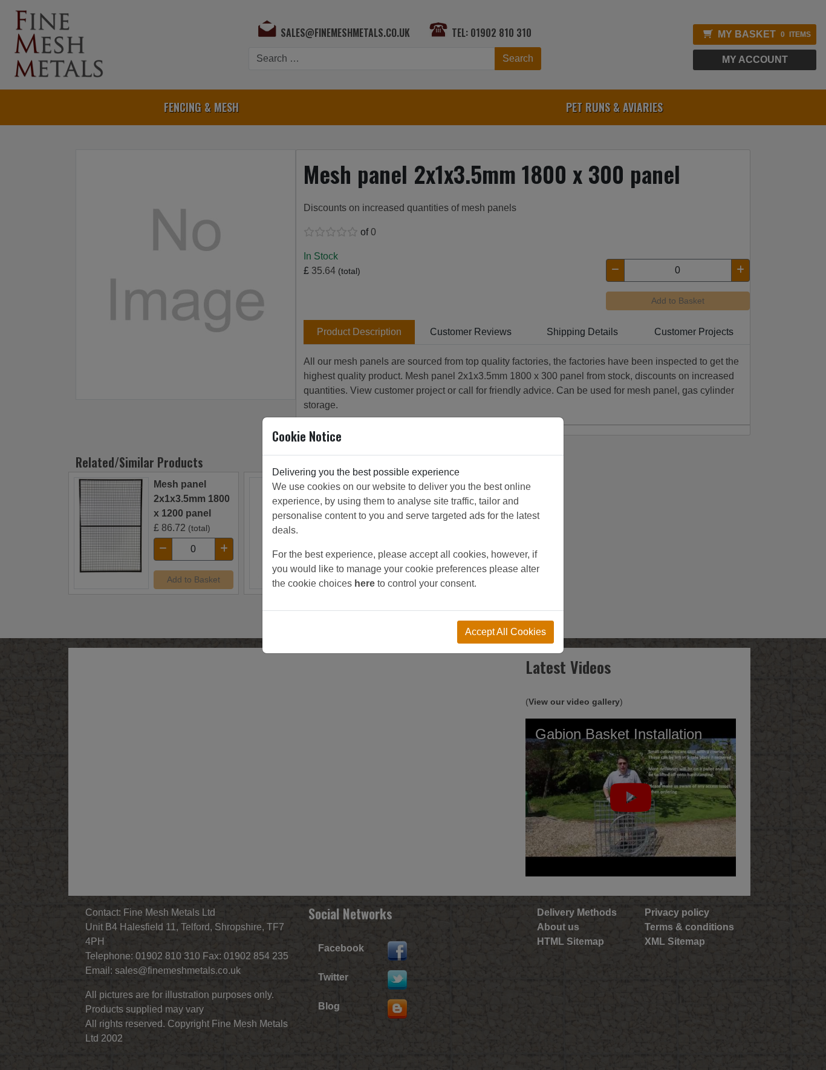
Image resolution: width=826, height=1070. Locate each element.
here (364, 583)
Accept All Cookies (505, 632)
